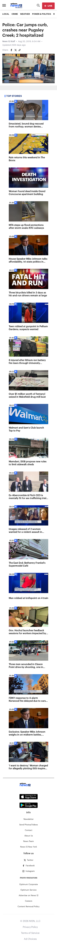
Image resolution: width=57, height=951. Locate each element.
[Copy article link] (19, 50)
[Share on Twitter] (15, 50)
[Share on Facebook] (11, 50)
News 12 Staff (8, 41)
